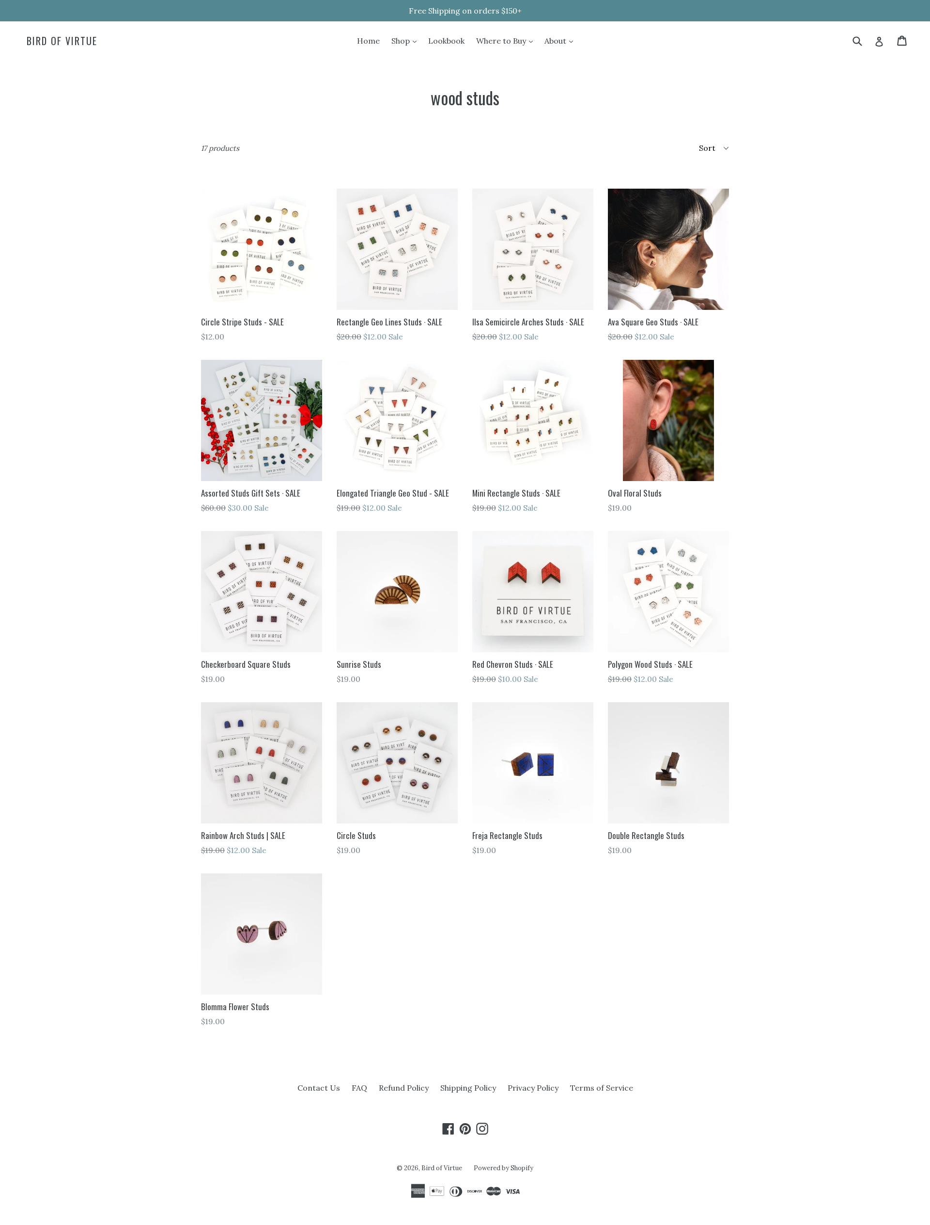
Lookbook (446, 41)
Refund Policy (404, 1088)
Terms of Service (601, 1088)
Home (368, 41)
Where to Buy (507, 40)
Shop (406, 40)
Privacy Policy (533, 1088)
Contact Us (318, 1088)
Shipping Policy (468, 1088)
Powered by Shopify (503, 1168)
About (561, 40)
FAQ (359, 1088)
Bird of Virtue (62, 41)
